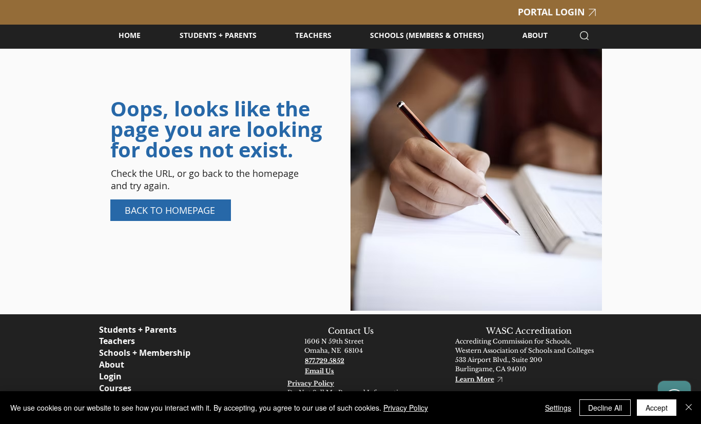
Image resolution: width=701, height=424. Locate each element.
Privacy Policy (405, 407)
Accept (657, 407)
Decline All (605, 407)
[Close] (689, 407)
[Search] (584, 35)
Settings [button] (558, 407)
